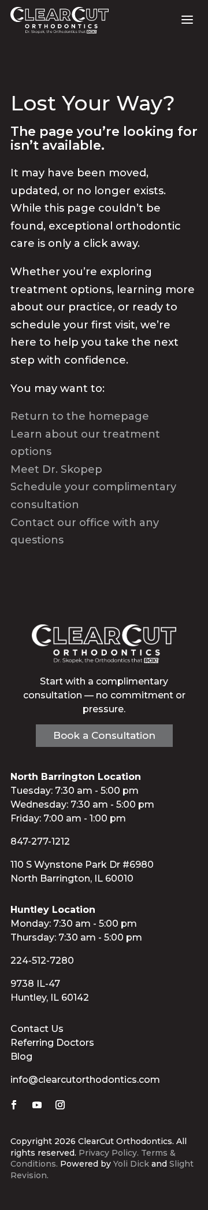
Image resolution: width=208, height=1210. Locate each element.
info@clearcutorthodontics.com (85, 1079)
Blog (21, 1056)
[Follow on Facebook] (14, 1105)
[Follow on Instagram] (60, 1105)
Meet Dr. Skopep (56, 469)
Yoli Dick (131, 1164)
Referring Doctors (52, 1042)
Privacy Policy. (109, 1153)
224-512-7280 (42, 960)
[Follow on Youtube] (37, 1105)
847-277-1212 (40, 841)
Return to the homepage (79, 416)
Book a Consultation (104, 735)
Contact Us (37, 1028)
